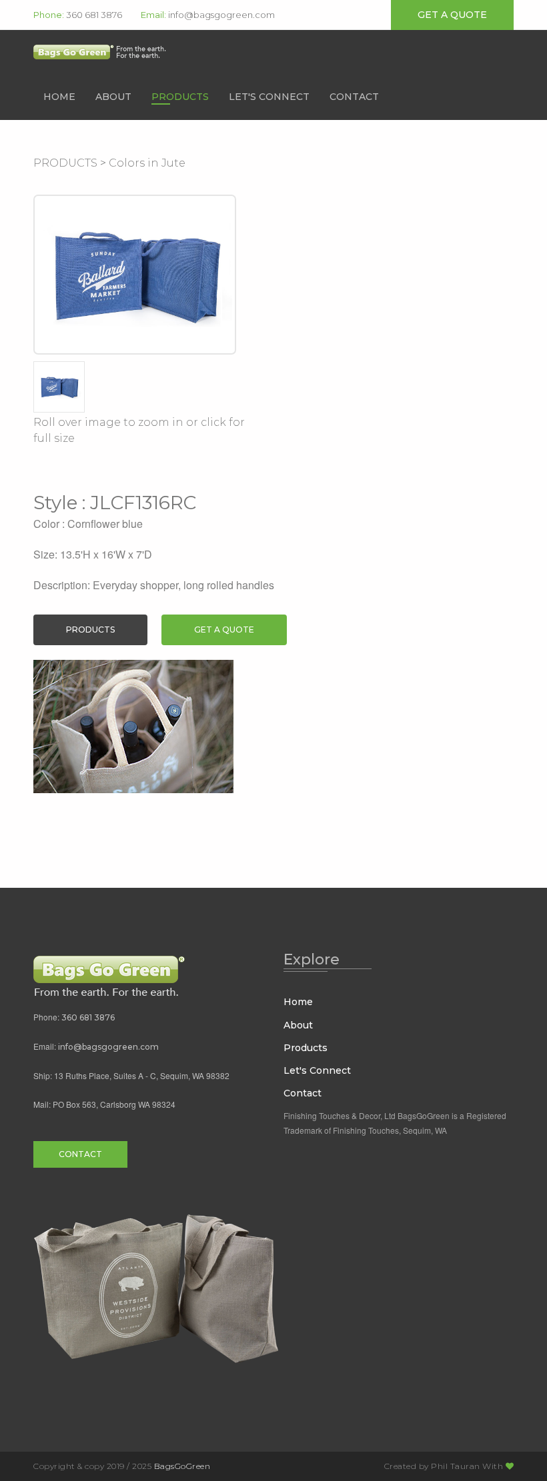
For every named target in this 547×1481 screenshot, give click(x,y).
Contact (354, 97)
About (113, 97)
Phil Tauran (455, 1466)
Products (180, 97)
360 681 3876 (94, 14)
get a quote (452, 15)
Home (59, 97)
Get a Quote (224, 630)
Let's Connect (269, 97)
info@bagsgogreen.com (221, 14)
